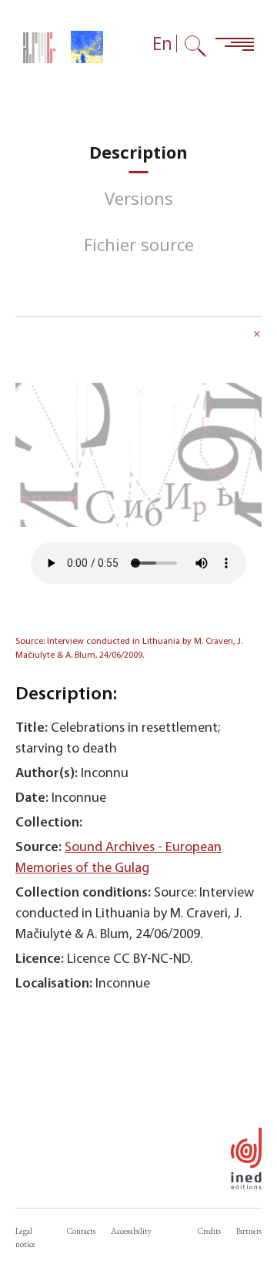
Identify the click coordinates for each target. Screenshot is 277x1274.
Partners (249, 1230)
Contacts (81, 1230)
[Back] (257, 336)
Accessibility (131, 1230)
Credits (209, 1230)
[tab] (138, 152)
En (162, 43)
